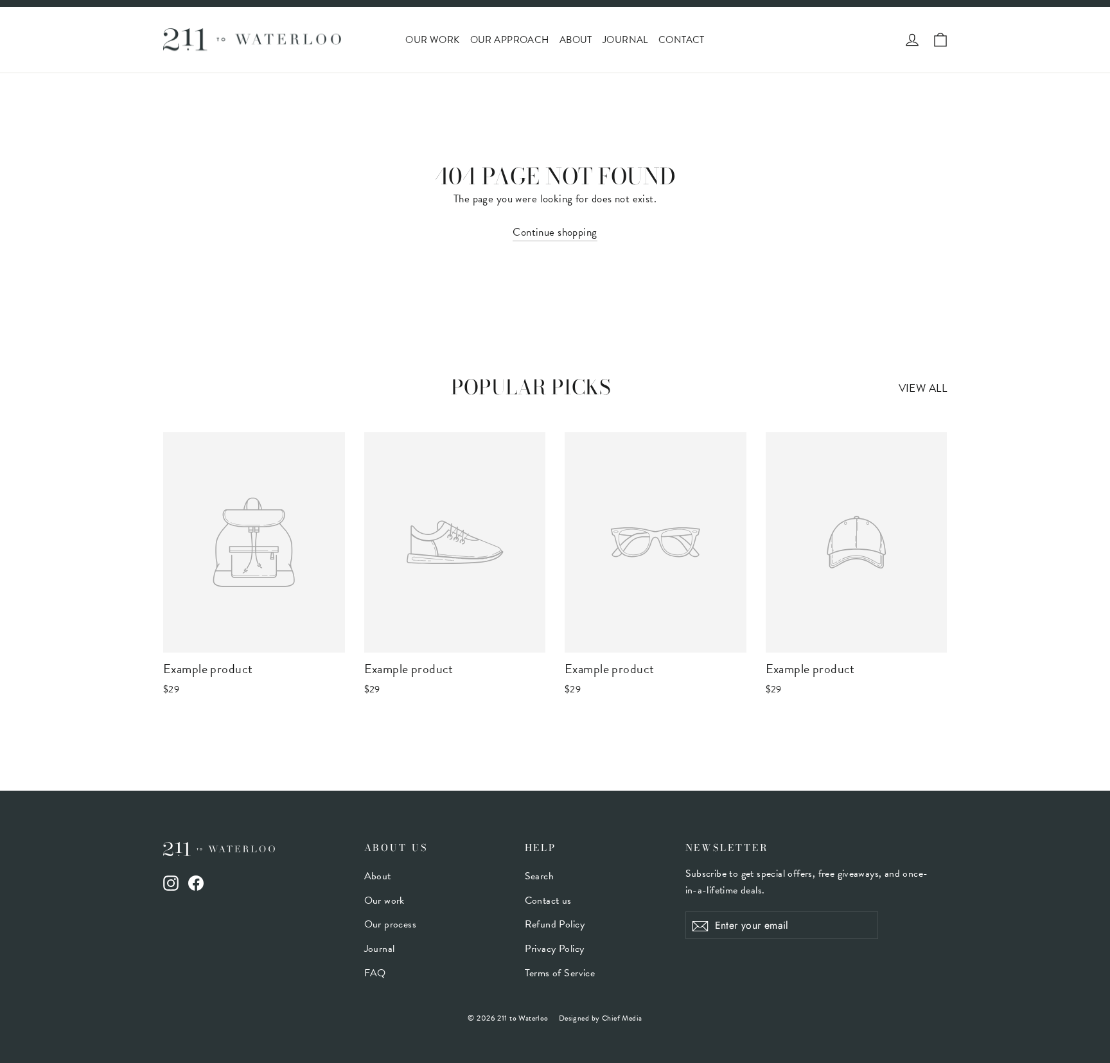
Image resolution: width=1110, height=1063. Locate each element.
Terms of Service (560, 973)
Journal (625, 40)
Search (539, 876)
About (575, 40)
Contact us (548, 900)
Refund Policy (555, 924)
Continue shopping (555, 232)
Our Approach (509, 40)
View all (923, 388)
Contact (681, 40)
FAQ (375, 973)
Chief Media (622, 1018)
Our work (432, 40)
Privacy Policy (555, 948)
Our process (390, 924)
